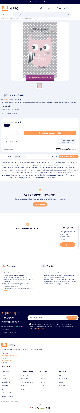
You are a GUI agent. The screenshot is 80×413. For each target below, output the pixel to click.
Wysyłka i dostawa (27, 382)
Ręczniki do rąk (20, 18)
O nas (3, 375)
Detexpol (6, 99)
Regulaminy (24, 378)
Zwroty (23, 389)
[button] (39, 86)
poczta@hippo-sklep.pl (9, 355)
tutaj (5, 290)
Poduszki (43, 378)
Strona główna (5, 18)
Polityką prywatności (36, 328)
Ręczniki (12, 18)
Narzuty (61, 382)
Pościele (42, 375)
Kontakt (3, 378)
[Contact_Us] (5, 408)
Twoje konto (24, 375)
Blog (2, 389)
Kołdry (42, 385)
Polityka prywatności (8, 396)
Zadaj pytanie (68, 244)
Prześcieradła (63, 378)
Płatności (24, 385)
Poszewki (62, 385)
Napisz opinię (40, 204)
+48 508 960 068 (6, 360)
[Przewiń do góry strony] (3, 156)
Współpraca (5, 385)
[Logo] (10, 8)
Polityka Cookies (6, 392)
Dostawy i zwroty (19, 156)
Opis (9, 156)
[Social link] (2, 366)
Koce (60, 375)
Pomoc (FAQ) (5, 382)
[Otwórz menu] (3, 14)
